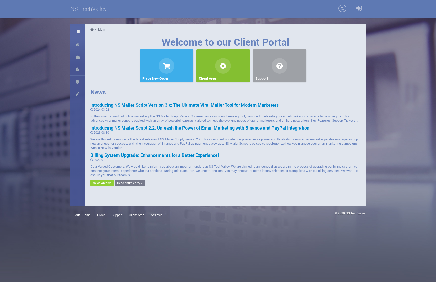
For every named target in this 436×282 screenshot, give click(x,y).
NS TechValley (88, 9)
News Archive (102, 183)
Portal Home (82, 215)
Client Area (136, 215)
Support (117, 215)
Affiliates (156, 215)
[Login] (359, 8)
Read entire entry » (129, 183)
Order (101, 215)
